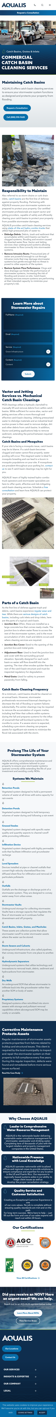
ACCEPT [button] (42, 1413)
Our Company (12, 1383)
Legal (7, 1390)
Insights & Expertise (16, 1376)
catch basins (15, 198)
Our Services (12, 1369)
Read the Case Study (11, 1073)
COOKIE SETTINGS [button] (25, 1413)
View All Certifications (27, 1278)
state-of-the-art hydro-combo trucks (26, 228)
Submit (28, 374)
